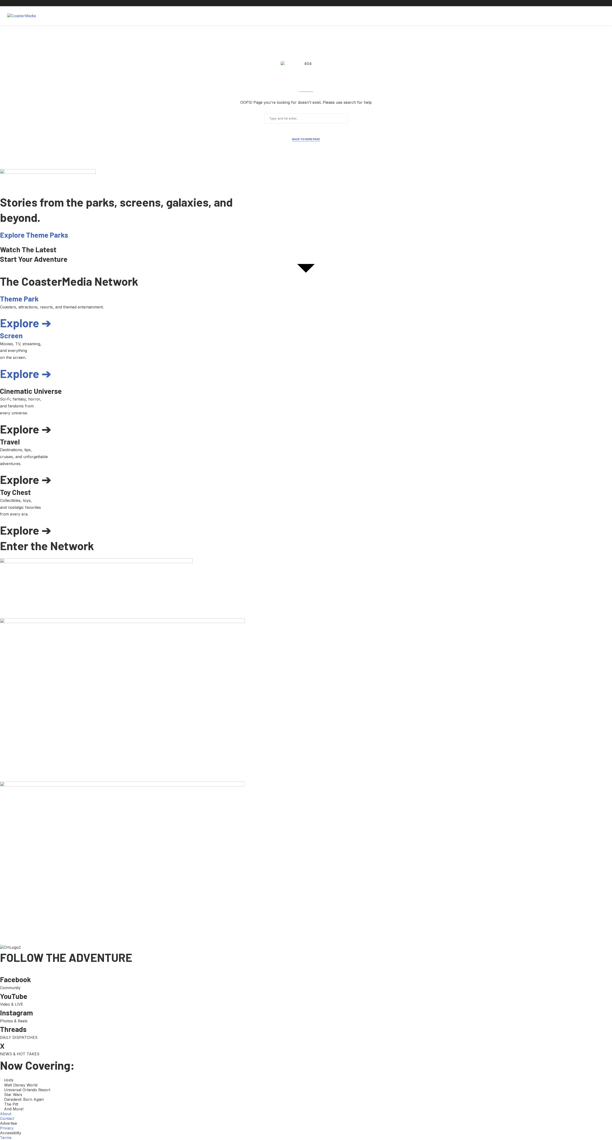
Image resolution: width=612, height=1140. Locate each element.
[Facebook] (422, 3)
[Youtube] (438, 3)
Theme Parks (54, 16)
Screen (79, 16)
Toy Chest (184, 16)
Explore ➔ (25, 323)
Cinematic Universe (109, 16)
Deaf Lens (159, 16)
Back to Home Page (306, 139)
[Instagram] (433, 3)
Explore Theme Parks (34, 234)
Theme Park (19, 298)
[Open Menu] (600, 16)
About (205, 16)
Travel (138, 16)
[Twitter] (427, 3)
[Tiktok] (444, 3)
